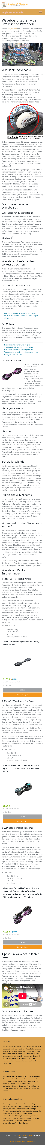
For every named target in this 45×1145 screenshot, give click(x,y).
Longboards (12, 29)
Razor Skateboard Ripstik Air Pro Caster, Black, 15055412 (21, 643)
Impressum (31, 1141)
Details (22, 690)
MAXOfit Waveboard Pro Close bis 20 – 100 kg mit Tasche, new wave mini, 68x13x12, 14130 (22, 768)
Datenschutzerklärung (17, 1141)
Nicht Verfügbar (22, 694)
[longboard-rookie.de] (22, 4)
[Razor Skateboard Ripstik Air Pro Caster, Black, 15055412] (22, 662)
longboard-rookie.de (12, 12)
